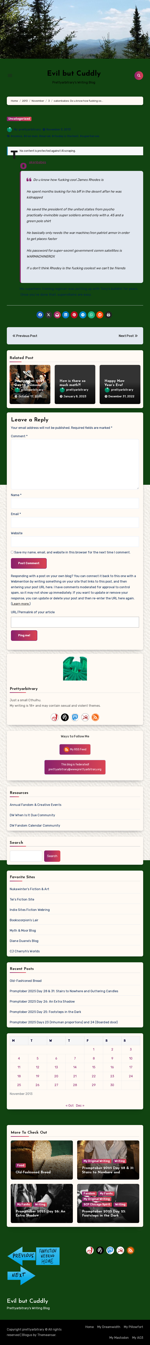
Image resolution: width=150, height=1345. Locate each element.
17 (130, 1067)
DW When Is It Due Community (32, 815)
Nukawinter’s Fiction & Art (29, 889)
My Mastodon (119, 1338)
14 (75, 1067)
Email (16, 514)
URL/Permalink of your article (33, 612)
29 (94, 1085)
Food (20, 1165)
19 (37, 1076)
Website (16, 533)
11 (19, 1067)
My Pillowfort (133, 1327)
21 (75, 1076)
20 (56, 1076)
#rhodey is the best (65, 136)
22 (94, 1076)
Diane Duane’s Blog (24, 941)
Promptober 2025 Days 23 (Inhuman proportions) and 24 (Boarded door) (64, 1022)
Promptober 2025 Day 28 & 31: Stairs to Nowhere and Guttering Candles (64, 991)
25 (19, 1085)
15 (93, 1067)
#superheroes (89, 136)
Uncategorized (19, 118)
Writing (119, 1161)
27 (56, 1085)
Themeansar (46, 1335)
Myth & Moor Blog (23, 930)
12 (37, 1067)
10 (130, 1058)
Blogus (27, 1335)
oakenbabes (37, 162)
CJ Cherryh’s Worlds (25, 951)
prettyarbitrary (30, 129)
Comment (19, 436)
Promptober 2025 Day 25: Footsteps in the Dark (45, 1012)
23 (112, 1076)
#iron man (31, 136)
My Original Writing (97, 1161)
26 (37, 1085)
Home (89, 1327)
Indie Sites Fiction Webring (30, 910)
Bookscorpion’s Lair (24, 920)
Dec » (80, 1105)
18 (19, 1076)
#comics (16, 136)
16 (112, 1067)
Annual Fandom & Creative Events (35, 805)
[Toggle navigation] (10, 75)
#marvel (44, 136)
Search (16, 843)
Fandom (89, 1193)
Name (16, 495)
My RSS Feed (78, 749)
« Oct (70, 1105)
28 (75, 1085)
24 (131, 1076)
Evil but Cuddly (74, 73)
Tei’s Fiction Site (22, 899)
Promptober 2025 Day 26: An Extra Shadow (42, 1001)
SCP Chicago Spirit (97, 1204)
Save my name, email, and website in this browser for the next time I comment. (72, 552)
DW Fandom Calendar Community (35, 825)
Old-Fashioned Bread (26, 981)
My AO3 (137, 1338)
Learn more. (20, 604)
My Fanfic (23, 1204)
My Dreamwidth (108, 1327)
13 (56, 1067)
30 (112, 1085)
